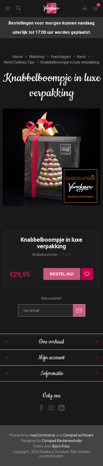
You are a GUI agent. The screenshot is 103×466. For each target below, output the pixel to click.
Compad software (78, 435)
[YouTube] (51, 408)
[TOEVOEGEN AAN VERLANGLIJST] (87, 274)
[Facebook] (41, 408)
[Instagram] (61, 408)
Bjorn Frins (61, 446)
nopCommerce (42, 435)
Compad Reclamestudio (62, 441)
